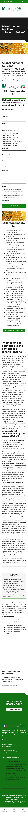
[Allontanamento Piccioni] (14, 137)
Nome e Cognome (8, 109)
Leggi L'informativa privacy (11, 795)
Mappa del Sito (18, 797)
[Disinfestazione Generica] (14, 133)
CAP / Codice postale (8, 167)
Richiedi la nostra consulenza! (14, 330)
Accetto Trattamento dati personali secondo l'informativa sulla (14, 190)
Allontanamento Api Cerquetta (15, 627)
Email (4, 123)
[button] (18, 14)
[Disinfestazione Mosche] (14, 145)
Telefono (5, 116)
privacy (21, 191)
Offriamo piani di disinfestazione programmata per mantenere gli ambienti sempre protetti (16, 777)
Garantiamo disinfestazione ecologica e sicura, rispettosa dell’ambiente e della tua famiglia (16, 768)
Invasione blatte (11, 773)
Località (4, 161)
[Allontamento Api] (14, 135)
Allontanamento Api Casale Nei (15, 626)
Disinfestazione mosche (13, 761)
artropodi (6, 589)
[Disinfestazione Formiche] (14, 143)
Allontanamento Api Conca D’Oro (16, 629)
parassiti (15, 587)
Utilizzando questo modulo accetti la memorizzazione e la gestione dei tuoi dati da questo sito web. (13, 195)
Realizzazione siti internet (11, 801)
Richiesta (6, 170)
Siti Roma (21, 803)
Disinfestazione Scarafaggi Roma (16, 764)
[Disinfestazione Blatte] (14, 139)
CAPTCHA (5, 200)
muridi (12, 589)
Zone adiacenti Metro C (9, 685)
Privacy (5, 186)
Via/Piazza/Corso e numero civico (11, 155)
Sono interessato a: (8, 131)
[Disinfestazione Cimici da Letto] (14, 141)
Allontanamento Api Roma (14, 620)
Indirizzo (5, 148)
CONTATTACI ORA (14, 709)
